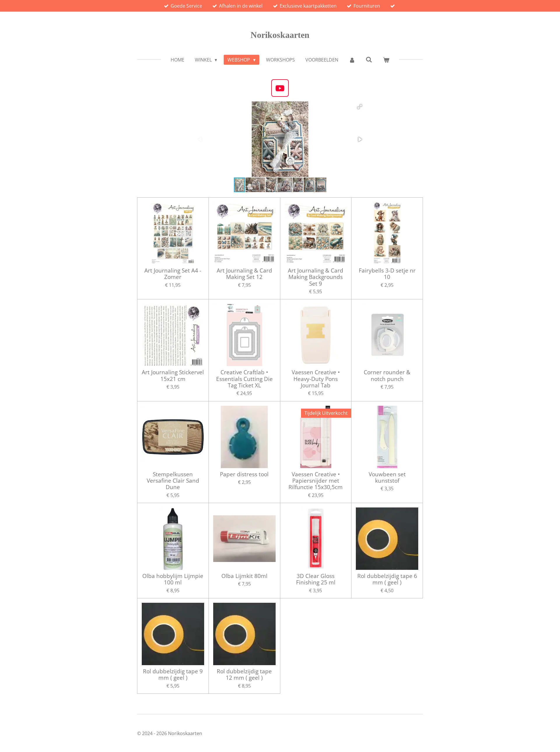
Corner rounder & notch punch (387, 375)
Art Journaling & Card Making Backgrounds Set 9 (315, 277)
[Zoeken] (369, 59)
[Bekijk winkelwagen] (386, 60)
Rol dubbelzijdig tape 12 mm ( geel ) (244, 674)
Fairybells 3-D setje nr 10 (387, 273)
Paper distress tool (244, 474)
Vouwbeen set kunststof (387, 477)
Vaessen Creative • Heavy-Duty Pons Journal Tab (316, 379)
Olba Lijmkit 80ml (244, 576)
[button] (359, 106)
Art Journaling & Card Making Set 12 (244, 273)
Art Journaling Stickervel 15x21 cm (173, 375)
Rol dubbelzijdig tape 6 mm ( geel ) (387, 579)
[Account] (352, 60)
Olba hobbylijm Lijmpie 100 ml (172, 579)
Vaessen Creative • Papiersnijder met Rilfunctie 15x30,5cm (315, 481)
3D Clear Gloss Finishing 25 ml (315, 579)
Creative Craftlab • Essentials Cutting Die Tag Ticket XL (244, 379)
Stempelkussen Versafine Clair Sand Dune (173, 481)
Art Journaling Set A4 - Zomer (172, 273)
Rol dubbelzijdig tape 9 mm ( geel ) (173, 674)
